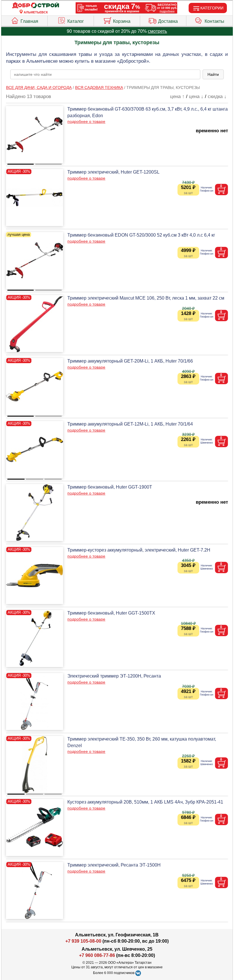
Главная (29, 21)
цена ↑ (177, 96)
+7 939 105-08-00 (83, 941)
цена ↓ (196, 96)
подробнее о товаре (86, 121)
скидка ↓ (217, 96)
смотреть (157, 31)
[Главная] (35, 5)
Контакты (214, 21)
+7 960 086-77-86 (97, 955)
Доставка (168, 21)
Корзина (121, 21)
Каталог (75, 21)
